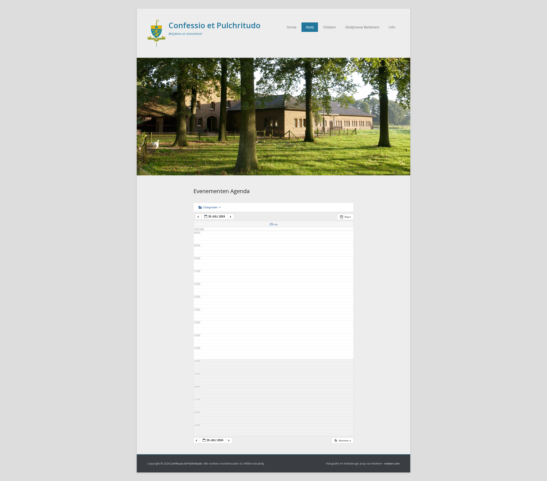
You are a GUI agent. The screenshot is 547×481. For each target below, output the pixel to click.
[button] (342, 440)
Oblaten (329, 27)
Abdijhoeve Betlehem (362, 27)
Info (392, 27)
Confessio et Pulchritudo (214, 25)
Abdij (310, 27)
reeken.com (392, 463)
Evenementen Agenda (221, 191)
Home (291, 27)
